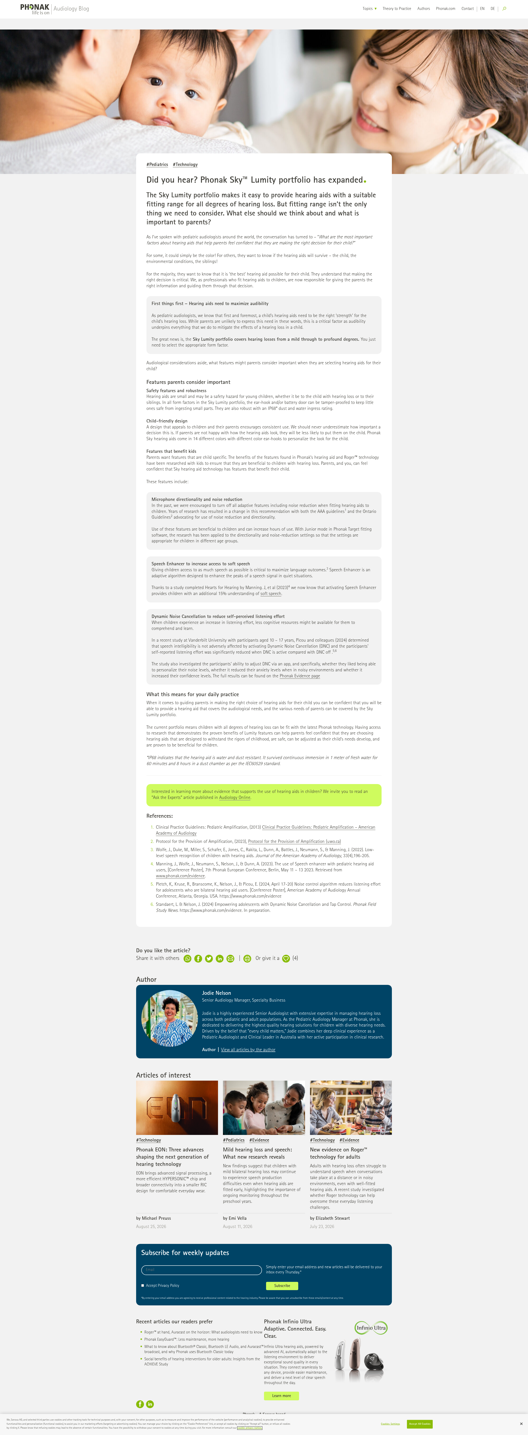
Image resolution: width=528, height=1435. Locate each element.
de (493, 9)
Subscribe (282, 1286)
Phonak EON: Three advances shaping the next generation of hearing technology (172, 1157)
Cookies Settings (390, 1424)
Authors (423, 9)
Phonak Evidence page (300, 676)
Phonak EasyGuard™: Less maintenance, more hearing (186, 1340)
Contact (468, 9)
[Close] (521, 1423)
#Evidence (259, 1140)
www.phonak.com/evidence (180, 876)
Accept (151, 1286)
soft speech (270, 594)
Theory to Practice (397, 9)
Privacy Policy (168, 1286)
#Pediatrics (157, 165)
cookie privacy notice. (250, 1428)
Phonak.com (445, 9)
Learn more (281, 1396)
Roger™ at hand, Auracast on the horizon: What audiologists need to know (203, 1333)
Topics (367, 9)
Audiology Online (234, 798)
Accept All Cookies (419, 1424)
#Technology (185, 165)
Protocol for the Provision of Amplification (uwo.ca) (294, 842)
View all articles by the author (248, 1050)
